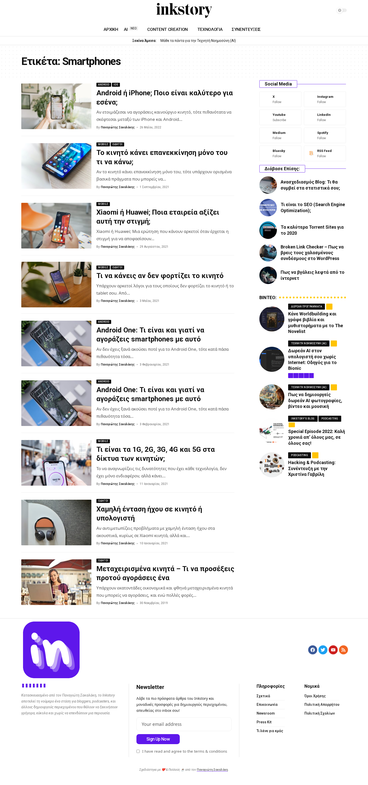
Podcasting (329, 418)
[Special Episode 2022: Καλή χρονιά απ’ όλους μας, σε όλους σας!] (271, 430)
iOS (116, 84)
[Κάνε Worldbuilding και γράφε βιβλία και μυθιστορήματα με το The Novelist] (271, 318)
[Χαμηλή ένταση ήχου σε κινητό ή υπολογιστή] (56, 522)
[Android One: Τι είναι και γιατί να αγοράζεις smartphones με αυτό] (56, 343)
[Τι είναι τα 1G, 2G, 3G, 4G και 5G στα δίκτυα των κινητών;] (56, 463)
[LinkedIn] (36, 11)
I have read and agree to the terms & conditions (184, 751)
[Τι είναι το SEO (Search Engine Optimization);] (268, 207)
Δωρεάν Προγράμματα (306, 306)
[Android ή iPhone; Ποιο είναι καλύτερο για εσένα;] (56, 106)
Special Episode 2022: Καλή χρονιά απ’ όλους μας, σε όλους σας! (316, 437)
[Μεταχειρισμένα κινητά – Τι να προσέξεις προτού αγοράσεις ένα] (56, 582)
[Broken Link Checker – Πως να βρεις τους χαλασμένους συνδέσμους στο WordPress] (268, 252)
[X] (280, 99)
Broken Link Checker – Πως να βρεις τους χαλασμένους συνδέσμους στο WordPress (312, 252)
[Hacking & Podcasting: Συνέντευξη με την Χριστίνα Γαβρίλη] (271, 464)
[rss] (325, 153)
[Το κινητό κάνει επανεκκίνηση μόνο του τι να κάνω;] (56, 166)
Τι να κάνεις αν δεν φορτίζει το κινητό (160, 276)
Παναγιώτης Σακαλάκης (118, 127)
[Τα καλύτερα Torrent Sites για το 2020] (268, 230)
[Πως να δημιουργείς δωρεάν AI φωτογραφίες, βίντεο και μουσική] (271, 396)
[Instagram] (30, 11)
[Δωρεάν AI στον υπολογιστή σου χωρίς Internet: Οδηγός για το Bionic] (271, 359)
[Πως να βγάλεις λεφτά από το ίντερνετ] (268, 275)
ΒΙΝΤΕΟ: (268, 297)
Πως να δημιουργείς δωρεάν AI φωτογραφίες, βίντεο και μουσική (315, 400)
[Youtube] (280, 117)
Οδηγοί (117, 144)
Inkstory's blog (303, 418)
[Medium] (42, 11)
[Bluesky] (280, 153)
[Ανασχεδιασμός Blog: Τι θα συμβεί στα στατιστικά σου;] (268, 185)
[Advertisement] (302, 524)
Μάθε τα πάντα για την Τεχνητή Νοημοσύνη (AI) (198, 40)
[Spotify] (48, 11)
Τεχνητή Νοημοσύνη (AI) (308, 343)
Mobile (103, 144)
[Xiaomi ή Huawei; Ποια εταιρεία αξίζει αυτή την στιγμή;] (56, 225)
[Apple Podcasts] (54, 11)
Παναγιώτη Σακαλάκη (212, 769)
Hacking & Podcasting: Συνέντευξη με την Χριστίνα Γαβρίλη (312, 468)
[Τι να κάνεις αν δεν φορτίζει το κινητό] (56, 284)
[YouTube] (24, 11)
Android (103, 84)
